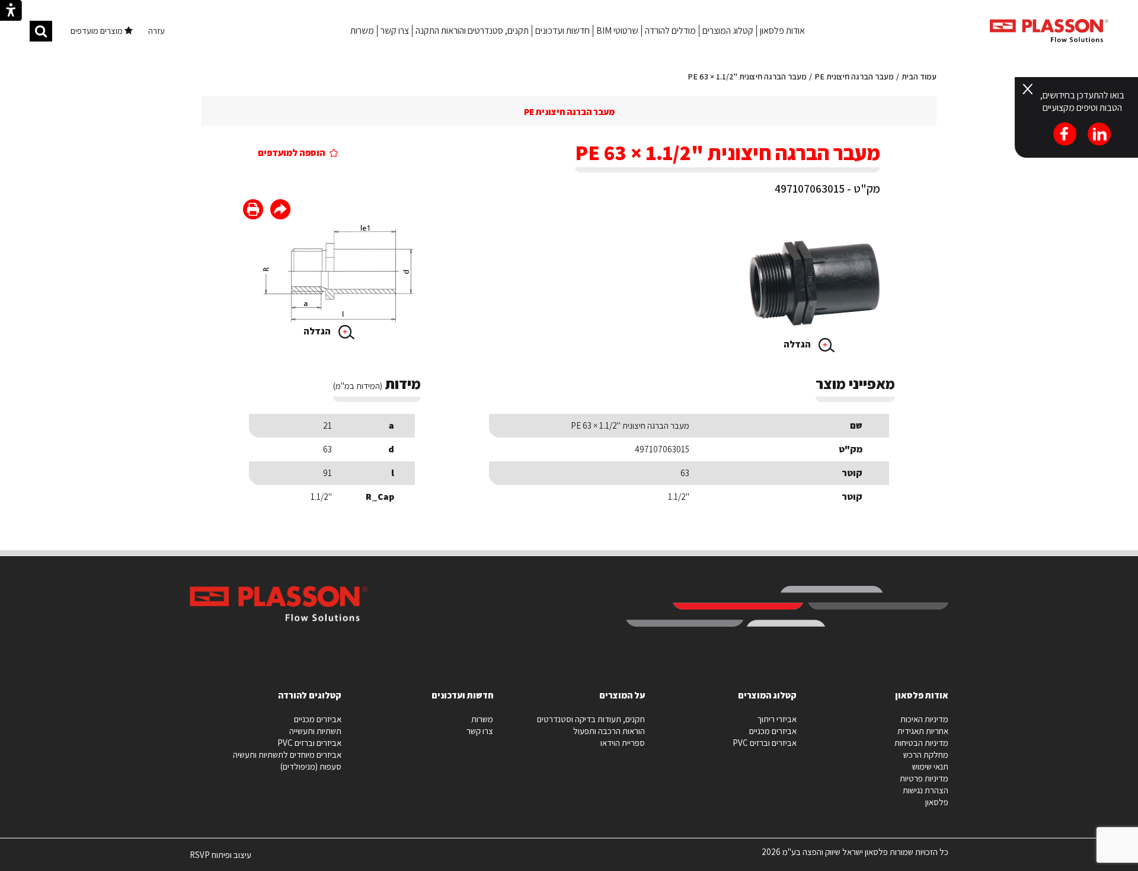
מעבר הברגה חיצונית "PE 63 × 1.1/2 (747, 76)
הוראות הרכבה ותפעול (609, 730)
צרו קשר (395, 30)
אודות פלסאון (782, 30)
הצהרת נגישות (925, 790)
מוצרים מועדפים (97, 30)
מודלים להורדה (670, 30)
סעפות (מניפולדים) (310, 766)
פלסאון (936, 802)
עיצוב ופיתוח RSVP (220, 859)
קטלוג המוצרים (727, 30)
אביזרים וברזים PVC (765, 742)
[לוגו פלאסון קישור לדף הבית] (1049, 30)
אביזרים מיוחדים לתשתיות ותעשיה (287, 754)
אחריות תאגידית (922, 730)
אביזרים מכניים (773, 730)
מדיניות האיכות (924, 719)
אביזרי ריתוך (777, 719)
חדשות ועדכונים (562, 30)
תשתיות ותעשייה (315, 730)
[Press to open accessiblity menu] (11, 12)
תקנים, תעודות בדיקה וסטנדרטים (591, 719)
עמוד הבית (919, 76)
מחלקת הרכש (925, 754)
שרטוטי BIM (617, 30)
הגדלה (798, 344)
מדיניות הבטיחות (921, 742)
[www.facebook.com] (280, 210)
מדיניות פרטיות (924, 778)
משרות (362, 30)
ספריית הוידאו (622, 742)
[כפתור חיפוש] (41, 31)
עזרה (156, 30)
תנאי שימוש (930, 766)
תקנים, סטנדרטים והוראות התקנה (472, 30)
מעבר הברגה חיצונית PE (854, 76)
